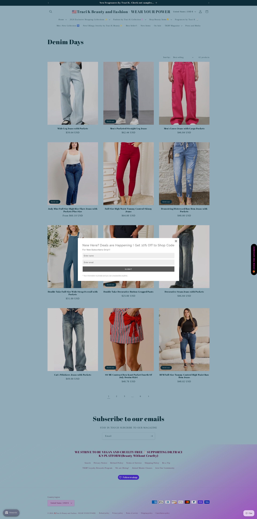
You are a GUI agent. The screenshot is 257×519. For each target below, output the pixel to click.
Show (254, 259)
